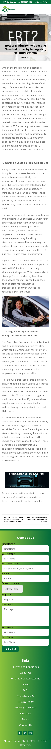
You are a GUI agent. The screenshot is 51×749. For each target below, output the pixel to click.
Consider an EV (25, 696)
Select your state (10, 583)
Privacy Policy (26, 701)
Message (7, 604)
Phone (5, 573)
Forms (26, 719)
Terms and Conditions (26, 666)
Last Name (8, 553)
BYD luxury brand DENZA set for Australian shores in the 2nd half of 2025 (13, 519)
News (26, 684)
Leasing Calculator (26, 707)
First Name (8, 544)
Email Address (10, 563)
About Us (25, 672)
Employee (25, 713)
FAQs (26, 690)
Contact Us (25, 725)
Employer (7, 594)
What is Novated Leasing (25, 678)
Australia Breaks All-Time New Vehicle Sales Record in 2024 (38, 519)
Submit (9, 649)
